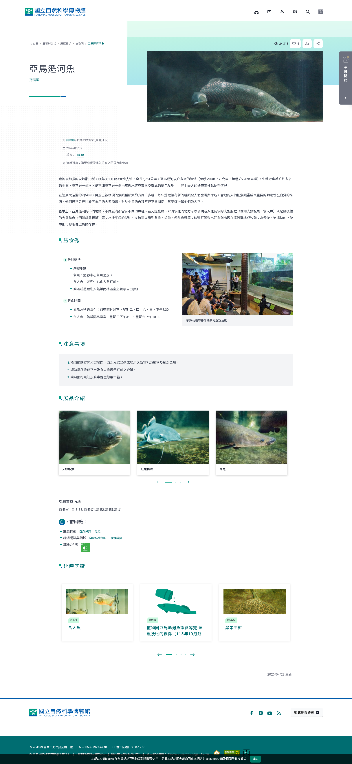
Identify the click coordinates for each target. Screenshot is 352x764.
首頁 (35, 43)
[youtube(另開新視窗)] (270, 712)
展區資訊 (65, 43)
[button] (307, 11)
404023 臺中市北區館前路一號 (52, 747)
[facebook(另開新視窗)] (251, 712)
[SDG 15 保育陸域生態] (85, 547)
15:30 (80, 155)
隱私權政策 (239, 759)
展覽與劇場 (49, 43)
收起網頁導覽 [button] (304, 712)
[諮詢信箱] (269, 11)
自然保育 (85, 531)
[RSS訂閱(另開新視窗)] (279, 712)
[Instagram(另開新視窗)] (260, 712)
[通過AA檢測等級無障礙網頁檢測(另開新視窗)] (232, 752)
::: (249, 12)
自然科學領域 (98, 538)
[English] (295, 11)
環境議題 (116, 538)
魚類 (97, 531)
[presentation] (159, 482)
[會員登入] (282, 11)
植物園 (79, 43)
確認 (255, 759)
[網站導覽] (256, 11)
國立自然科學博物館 (55, 11)
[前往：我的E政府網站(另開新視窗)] (246, 752)
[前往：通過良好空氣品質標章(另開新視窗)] (216, 752)
